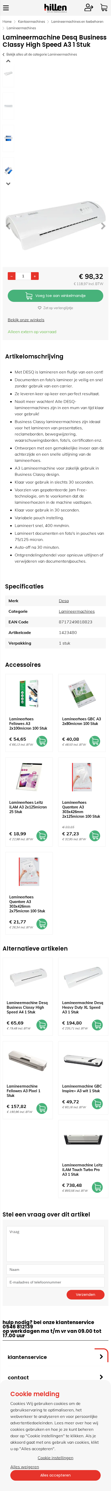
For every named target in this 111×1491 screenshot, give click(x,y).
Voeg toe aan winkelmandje (60, 295)
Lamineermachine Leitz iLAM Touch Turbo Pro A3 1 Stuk (82, 1170)
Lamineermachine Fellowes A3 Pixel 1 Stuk (23, 1091)
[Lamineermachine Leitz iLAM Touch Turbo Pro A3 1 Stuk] (83, 1139)
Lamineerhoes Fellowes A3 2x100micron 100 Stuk (28, 724)
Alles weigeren (24, 1466)
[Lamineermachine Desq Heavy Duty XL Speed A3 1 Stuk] (83, 977)
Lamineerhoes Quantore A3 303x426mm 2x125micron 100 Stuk (81, 809)
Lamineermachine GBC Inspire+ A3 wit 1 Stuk (82, 1088)
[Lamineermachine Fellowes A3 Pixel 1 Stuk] (27, 1061)
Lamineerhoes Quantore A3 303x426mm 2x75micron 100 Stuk (27, 904)
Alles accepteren (55, 1475)
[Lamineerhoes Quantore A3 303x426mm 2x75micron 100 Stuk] (29, 871)
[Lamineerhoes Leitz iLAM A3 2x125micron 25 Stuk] (29, 777)
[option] (8, 73)
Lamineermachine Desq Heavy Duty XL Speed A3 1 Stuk (82, 1007)
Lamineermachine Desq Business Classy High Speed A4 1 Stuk (27, 1007)
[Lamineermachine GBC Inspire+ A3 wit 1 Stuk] (83, 1061)
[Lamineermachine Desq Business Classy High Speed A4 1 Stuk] (27, 977)
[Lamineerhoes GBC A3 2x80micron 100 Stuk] (82, 693)
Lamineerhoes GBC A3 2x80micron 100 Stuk (81, 721)
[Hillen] (55, 10)
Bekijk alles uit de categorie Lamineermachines (41, 54)
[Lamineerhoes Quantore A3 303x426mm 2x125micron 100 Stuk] (82, 777)
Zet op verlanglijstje (58, 308)
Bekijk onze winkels (26, 319)
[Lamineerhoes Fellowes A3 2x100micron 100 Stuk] (29, 693)
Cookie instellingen (55, 1457)
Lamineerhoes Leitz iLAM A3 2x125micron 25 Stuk (28, 807)
